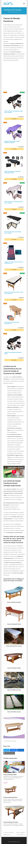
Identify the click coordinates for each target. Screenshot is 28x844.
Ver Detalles (14, 118)
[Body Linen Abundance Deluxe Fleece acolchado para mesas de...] (14, 283)
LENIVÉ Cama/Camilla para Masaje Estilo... (12, 353)
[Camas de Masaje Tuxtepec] (14, 812)
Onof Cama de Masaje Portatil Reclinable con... (11, 323)
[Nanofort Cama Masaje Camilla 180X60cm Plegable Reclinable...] (14, 132)
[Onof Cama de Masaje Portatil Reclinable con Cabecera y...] (14, 313)
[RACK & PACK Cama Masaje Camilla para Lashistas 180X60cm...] (14, 102)
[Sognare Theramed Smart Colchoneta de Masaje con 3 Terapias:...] (14, 252)
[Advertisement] (14, 76)
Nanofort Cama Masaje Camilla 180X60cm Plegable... (12, 142)
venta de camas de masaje (10, 741)
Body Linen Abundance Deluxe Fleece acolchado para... (13, 293)
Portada (5, 12)
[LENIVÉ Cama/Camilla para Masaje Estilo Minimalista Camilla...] (14, 343)
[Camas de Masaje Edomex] (10, 788)
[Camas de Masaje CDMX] (14, 766)
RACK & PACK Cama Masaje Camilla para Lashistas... (13, 112)
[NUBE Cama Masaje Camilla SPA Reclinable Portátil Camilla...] (14, 162)
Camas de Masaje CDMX (10, 774)
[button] (24, 4)
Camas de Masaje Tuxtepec (10, 822)
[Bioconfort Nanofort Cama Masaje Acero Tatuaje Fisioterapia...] (14, 222)
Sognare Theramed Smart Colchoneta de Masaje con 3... (13, 262)
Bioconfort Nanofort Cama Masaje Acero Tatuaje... (12, 232)
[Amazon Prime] (22, 114)
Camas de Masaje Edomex (10, 797)
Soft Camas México (12, 841)
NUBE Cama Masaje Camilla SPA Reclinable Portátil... (12, 172)
